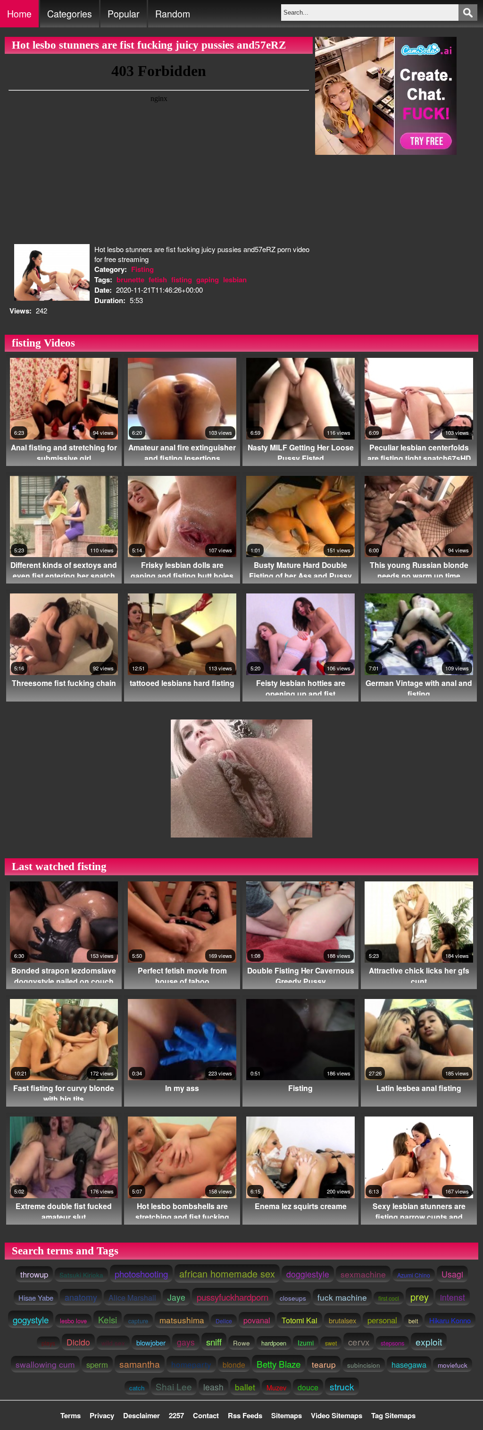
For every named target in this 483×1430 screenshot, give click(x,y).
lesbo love (73, 1320)
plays (48, 1343)
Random (172, 13)
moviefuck (452, 1365)
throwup (34, 1274)
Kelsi (107, 1319)
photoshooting (141, 1273)
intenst (452, 1297)
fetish (158, 279)
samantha (139, 1364)
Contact (206, 1415)
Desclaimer (141, 1415)
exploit (429, 1341)
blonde (234, 1364)
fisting (181, 279)
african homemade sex (227, 1273)
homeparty (191, 1364)
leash (213, 1387)
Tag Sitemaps (393, 1415)
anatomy (81, 1297)
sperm (97, 1364)
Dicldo (78, 1342)
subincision (363, 1365)
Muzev (276, 1387)
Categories (69, 13)
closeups (293, 1298)
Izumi (306, 1342)
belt (413, 1321)
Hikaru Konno (450, 1320)
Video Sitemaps (336, 1415)
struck (342, 1386)
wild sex (113, 1342)
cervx (358, 1341)
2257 (176, 1415)
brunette (130, 279)
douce (308, 1387)
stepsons (392, 1342)
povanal (256, 1320)
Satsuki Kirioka (81, 1274)
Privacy (102, 1415)
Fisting (142, 269)
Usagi (452, 1274)
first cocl (388, 1298)
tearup (324, 1364)
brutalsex (342, 1320)
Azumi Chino (413, 1275)
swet (331, 1343)
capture (138, 1320)
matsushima (181, 1320)
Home (19, 13)
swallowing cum (45, 1364)
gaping (207, 279)
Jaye (176, 1297)
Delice (224, 1321)
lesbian (235, 279)
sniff (214, 1341)
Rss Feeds (245, 1415)
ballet (245, 1387)
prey (419, 1296)
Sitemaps (286, 1415)
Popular (124, 13)
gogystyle (31, 1319)
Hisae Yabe (35, 1298)
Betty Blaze (278, 1363)
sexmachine (363, 1274)
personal (382, 1320)
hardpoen (273, 1342)
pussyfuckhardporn (232, 1296)
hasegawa (408, 1364)
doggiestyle (307, 1274)
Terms (70, 1415)
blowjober (151, 1342)
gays (186, 1342)
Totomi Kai (299, 1320)
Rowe (241, 1342)
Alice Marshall (132, 1297)
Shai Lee (174, 1386)
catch (136, 1387)
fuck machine (342, 1297)
